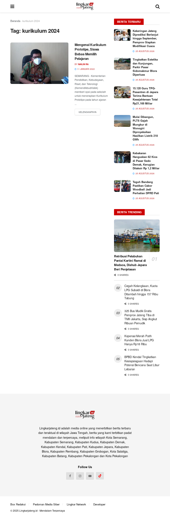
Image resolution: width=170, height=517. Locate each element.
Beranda (15, 21)
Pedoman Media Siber (46, 504)
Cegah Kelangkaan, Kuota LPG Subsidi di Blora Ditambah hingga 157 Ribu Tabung (141, 292)
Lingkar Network (76, 504)
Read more (87, 112)
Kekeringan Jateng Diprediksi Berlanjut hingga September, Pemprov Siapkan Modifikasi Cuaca (145, 38)
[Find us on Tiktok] (100, 475)
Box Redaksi (18, 504)
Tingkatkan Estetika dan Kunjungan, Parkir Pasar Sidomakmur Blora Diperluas (145, 66)
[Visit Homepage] (85, 6)
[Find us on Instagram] (80, 476)
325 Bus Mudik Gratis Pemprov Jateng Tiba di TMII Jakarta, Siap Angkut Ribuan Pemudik (140, 317)
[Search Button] (157, 6)
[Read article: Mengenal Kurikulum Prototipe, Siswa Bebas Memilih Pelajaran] (39, 63)
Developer (99, 504)
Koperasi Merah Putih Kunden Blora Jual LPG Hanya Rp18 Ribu (139, 340)
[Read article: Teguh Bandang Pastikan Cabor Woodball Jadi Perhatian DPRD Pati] (122, 186)
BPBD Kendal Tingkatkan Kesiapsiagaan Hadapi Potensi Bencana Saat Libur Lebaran (141, 363)
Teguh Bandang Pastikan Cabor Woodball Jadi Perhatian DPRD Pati (146, 187)
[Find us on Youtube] (90, 476)
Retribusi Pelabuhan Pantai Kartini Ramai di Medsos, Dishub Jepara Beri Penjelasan (130, 262)
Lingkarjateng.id (28, 510)
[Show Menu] (12, 6)
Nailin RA (83, 64)
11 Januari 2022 (85, 69)
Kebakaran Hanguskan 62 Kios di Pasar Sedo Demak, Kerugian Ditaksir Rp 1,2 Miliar (146, 160)
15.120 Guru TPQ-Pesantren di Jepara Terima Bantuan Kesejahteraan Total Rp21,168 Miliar (145, 95)
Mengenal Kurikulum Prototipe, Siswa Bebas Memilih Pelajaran (90, 51)
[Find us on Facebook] (70, 476)
